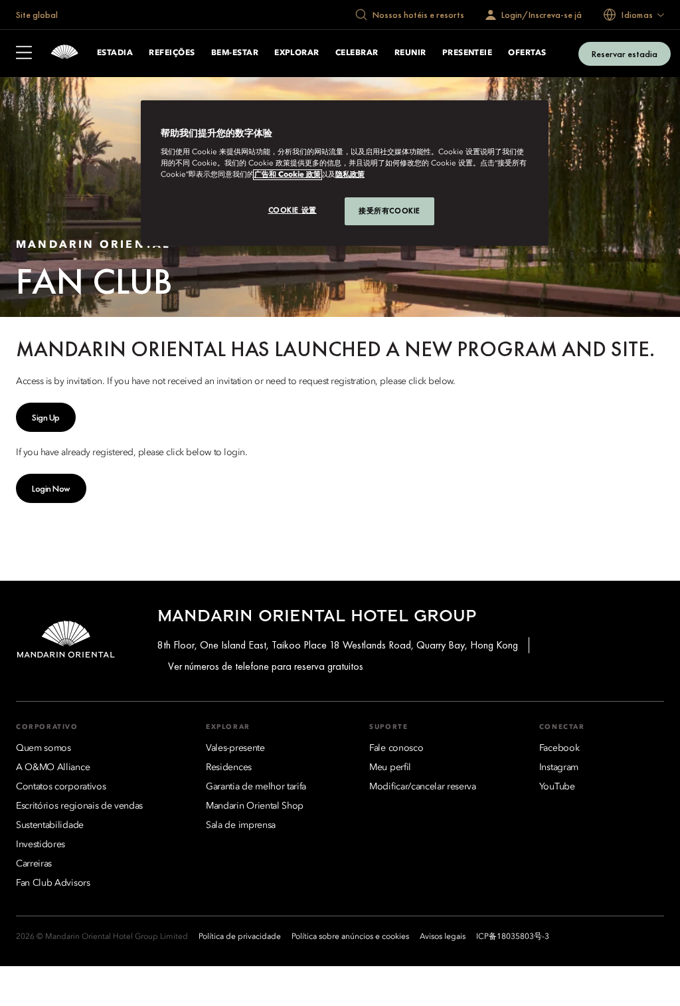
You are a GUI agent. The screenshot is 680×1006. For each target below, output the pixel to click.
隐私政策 (350, 175)
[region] (345, 173)
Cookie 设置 (292, 210)
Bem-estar (234, 53)
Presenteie (467, 53)
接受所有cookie (389, 210)
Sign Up (46, 417)
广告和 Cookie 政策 (287, 175)
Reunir (410, 53)
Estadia (115, 53)
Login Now (51, 488)
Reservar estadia (624, 54)
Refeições (172, 53)
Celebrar (357, 53)
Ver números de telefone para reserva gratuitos (265, 666)
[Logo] (64, 53)
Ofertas (527, 53)
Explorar (296, 53)
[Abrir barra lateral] (24, 53)
